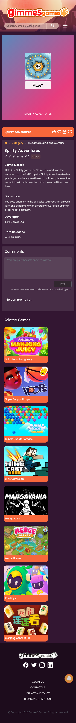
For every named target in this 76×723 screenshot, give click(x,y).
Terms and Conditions (38, 699)
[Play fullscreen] (70, 132)
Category (17, 143)
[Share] (65, 132)
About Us (38, 681)
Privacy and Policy (38, 693)
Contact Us (38, 687)
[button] (69, 678)
